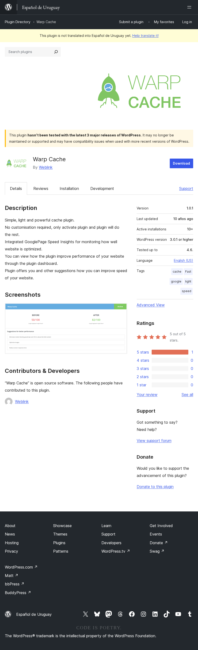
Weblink (46, 167)
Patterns (60, 551)
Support (186, 188)
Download (181, 163)
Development (102, 188)
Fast (188, 271)
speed (186, 291)
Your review (147, 394)
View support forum (154, 440)
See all (187, 394)
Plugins (59, 542)
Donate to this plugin (155, 486)
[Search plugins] (56, 52)
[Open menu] (190, 7)
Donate (159, 542)
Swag (157, 551)
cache (177, 271)
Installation (69, 188)
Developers (111, 542)
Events (156, 534)
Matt (11, 575)
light (188, 281)
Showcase (62, 525)
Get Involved (161, 525)
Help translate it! (145, 36)
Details (16, 188)
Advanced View (151, 304)
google (176, 281)
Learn (106, 525)
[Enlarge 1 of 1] (120, 309)
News (10, 534)
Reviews (40, 188)
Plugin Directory (17, 22)
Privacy (11, 551)
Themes (60, 534)
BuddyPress (18, 592)
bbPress (14, 584)
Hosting (12, 542)
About (10, 525)
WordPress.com (21, 567)
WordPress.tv (115, 551)
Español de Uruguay (34, 614)
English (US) (183, 260)
